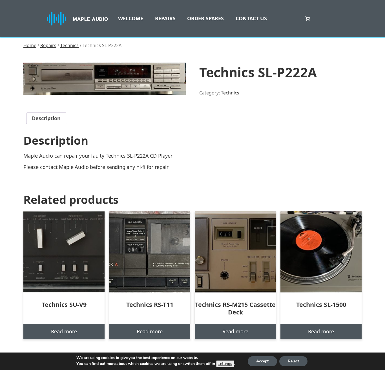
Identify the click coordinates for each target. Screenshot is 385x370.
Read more (64, 331)
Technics (69, 45)
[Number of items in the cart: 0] (307, 18)
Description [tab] (46, 118)
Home (29, 45)
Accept (262, 361)
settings (225, 363)
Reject (293, 361)
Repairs (48, 45)
